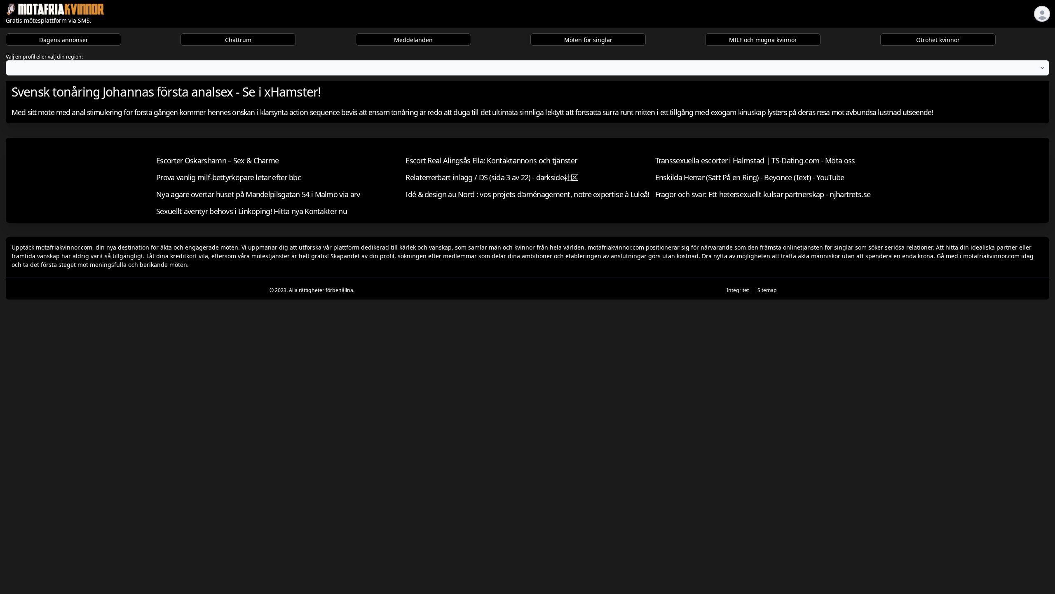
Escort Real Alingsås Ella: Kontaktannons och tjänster (491, 160)
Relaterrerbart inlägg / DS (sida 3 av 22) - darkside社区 (492, 177)
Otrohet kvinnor (938, 40)
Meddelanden (413, 40)
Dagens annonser (63, 40)
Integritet (738, 290)
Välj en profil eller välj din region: (44, 56)
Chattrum (238, 40)
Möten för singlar (588, 40)
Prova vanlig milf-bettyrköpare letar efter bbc (228, 177)
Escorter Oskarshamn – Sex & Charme (217, 160)
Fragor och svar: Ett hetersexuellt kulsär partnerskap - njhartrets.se (763, 194)
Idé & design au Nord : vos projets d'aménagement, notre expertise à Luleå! (527, 194)
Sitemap (767, 290)
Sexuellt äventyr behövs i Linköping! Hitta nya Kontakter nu (251, 211)
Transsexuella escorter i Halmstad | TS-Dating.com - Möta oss (755, 160)
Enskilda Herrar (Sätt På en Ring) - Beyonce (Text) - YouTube (749, 177)
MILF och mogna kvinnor (763, 40)
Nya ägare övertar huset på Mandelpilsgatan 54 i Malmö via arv (258, 194)
